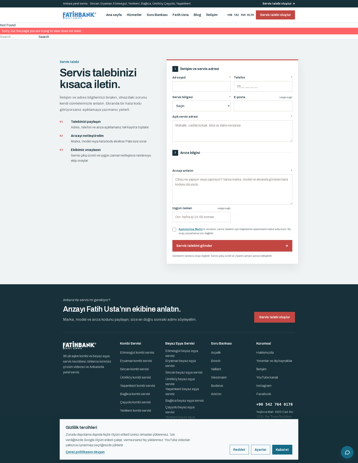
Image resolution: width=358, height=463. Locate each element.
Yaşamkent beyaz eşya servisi (182, 391)
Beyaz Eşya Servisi (180, 343)
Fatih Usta (181, 15)
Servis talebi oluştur (274, 317)
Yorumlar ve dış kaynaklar (274, 361)
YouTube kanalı (267, 377)
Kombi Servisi (130, 343)
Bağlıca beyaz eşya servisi (184, 400)
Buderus (217, 385)
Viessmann (219, 377)
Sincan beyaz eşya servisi (183, 372)
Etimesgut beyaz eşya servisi (181, 353)
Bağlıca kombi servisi (135, 394)
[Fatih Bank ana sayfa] (79, 15)
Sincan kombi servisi (134, 369)
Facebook (263, 394)
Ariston (216, 394)
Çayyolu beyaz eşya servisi (180, 409)
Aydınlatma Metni (191, 229)
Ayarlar (261, 449)
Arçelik (216, 352)
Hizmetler (134, 15)
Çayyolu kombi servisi (135, 402)
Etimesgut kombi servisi (137, 352)
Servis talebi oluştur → (278, 3)
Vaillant (216, 369)
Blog (197, 15)
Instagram (263, 385)
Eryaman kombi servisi (136, 361)
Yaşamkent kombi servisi (137, 385)
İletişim (212, 15)
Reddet (239, 449)
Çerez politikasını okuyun (85, 452)
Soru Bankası (157, 15)
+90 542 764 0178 (240, 15)
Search (44, 37)
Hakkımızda (265, 352)
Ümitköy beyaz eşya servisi (180, 381)
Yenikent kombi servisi (135, 410)
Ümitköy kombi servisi (135, 377)
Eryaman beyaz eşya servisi (180, 363)
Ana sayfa (114, 15)
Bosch (215, 361)
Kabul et (282, 449)
